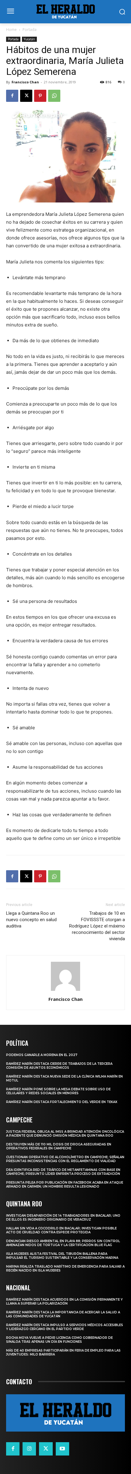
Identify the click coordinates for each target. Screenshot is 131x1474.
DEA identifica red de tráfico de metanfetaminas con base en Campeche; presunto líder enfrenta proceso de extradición (63, 1172)
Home (11, 29)
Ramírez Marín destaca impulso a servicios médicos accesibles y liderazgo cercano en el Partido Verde (64, 1327)
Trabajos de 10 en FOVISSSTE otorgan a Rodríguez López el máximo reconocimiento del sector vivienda (97, 926)
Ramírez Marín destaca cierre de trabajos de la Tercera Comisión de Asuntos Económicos (59, 1066)
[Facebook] (12, 96)
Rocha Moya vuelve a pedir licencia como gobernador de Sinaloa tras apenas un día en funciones (59, 1340)
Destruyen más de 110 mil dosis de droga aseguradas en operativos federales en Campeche (58, 1146)
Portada (30, 29)
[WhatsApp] (54, 96)
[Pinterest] (40, 96)
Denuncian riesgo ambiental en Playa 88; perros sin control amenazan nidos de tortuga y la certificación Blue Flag (63, 1243)
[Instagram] (29, 1449)
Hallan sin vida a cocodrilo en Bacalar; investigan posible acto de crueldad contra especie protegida (61, 1230)
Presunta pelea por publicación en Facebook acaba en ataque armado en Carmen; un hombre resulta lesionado (64, 1184)
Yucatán (29, 39)
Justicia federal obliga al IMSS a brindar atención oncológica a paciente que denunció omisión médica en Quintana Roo (65, 1134)
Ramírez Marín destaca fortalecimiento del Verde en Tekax (61, 1102)
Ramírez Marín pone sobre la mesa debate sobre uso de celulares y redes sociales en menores (58, 1091)
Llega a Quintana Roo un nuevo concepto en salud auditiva (31, 920)
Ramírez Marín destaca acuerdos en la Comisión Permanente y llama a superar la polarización (64, 1301)
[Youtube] (62, 1449)
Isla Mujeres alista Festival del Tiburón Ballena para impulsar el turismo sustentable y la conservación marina (62, 1256)
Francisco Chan (25, 82)
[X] (26, 96)
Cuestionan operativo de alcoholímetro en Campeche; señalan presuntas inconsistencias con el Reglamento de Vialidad (65, 1159)
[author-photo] (65, 990)
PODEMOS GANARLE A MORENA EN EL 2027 (41, 1055)
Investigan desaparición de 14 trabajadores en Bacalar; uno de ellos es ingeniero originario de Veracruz (63, 1218)
